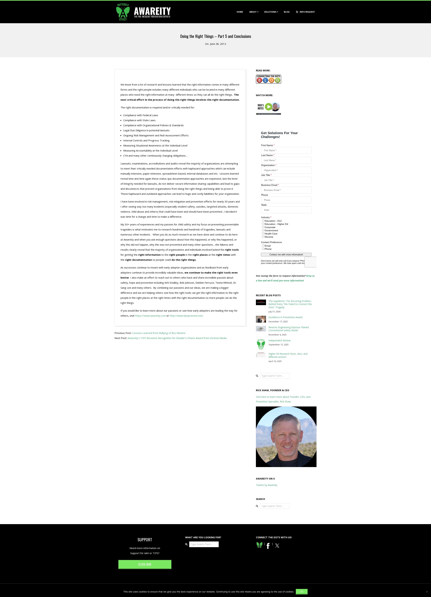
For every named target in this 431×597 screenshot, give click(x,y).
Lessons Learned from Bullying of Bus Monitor (159, 333)
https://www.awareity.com (150, 315)
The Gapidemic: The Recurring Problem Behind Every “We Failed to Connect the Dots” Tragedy (290, 304)
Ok (301, 591)
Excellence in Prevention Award (285, 317)
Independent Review (280, 340)
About (253, 11)
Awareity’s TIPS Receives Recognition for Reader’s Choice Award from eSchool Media (177, 338)
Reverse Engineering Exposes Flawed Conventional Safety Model (289, 329)
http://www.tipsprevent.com (186, 315)
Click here (144, 564)
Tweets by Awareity (266, 485)
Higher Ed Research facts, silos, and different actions (288, 355)
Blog (287, 11)
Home (240, 11)
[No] (426, 591)
